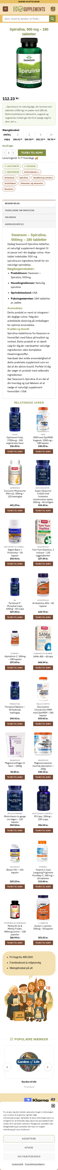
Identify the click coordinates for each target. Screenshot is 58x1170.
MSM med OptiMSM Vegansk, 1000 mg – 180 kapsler (43, 440)
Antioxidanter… (31, 172)
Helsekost (9, 177)
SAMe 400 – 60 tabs (43, 656)
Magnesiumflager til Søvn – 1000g (15, 764)
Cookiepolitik (17, 1164)
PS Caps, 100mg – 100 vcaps (43, 818)
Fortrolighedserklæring (34, 1164)
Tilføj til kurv (32, 152)
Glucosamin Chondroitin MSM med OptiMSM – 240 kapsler (43, 711)
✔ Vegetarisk (12, 172)
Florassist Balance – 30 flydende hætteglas (15, 710)
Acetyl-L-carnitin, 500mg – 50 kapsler (43, 927)
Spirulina (23, 177)
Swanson (9, 189)
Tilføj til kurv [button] (15, 451)
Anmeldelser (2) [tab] (14, 224)
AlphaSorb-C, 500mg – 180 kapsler (15, 658)
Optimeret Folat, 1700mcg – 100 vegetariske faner (15, 440)
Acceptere (29, 1138)
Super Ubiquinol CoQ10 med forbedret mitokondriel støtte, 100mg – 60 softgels (43, 496)
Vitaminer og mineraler (32, 183)
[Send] (52, 18)
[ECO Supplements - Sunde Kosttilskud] (29, 9)
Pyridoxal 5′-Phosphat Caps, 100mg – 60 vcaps (15, 606)
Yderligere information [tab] (19, 210)
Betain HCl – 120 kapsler (14, 871)
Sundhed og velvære (43, 177)
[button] (53, 1105)
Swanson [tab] (10, 217)
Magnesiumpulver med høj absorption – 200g (43, 766)
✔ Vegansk (30, 166)
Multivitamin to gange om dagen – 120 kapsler (15, 819)
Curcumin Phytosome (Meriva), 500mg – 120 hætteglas (15, 493)
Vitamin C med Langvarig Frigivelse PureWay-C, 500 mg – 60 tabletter (43, 874)
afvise (29, 1147)
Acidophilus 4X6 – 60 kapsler (43, 604)
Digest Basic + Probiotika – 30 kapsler (15, 552)
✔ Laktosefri (12, 166)
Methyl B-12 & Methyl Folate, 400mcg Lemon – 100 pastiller (15, 930)
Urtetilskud (10, 183)
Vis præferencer (29, 1156)
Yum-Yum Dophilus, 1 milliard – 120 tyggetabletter (43, 552)
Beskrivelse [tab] (12, 203)
